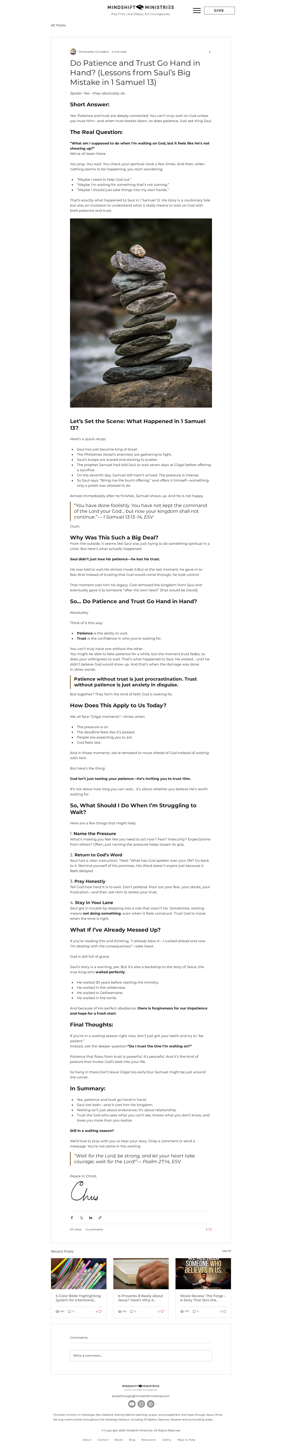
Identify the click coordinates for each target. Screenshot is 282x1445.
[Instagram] (141, 1404)
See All (226, 1251)
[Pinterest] (150, 1404)
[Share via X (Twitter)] (81, 1217)
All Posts (58, 25)
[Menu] (197, 10)
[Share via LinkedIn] (90, 1217)
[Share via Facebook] (72, 1217)
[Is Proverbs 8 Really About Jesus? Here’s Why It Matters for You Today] (141, 1273)
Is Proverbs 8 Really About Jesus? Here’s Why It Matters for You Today (140, 1298)
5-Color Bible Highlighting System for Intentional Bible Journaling (78, 1298)
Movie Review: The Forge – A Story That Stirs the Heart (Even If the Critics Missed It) (203, 1298)
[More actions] (209, 51)
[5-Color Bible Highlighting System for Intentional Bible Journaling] (78, 1273)
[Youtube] (132, 1404)
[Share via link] (100, 1217)
